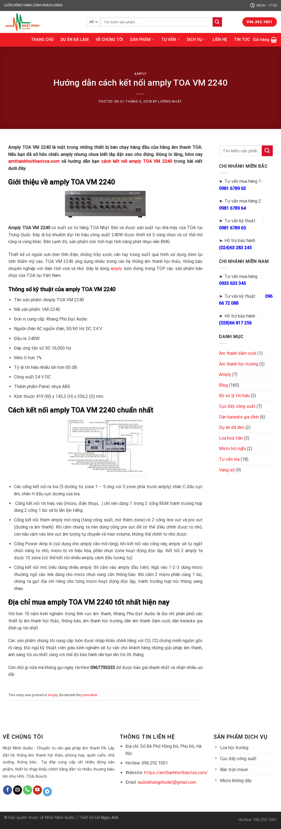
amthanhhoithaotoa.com (34, 161)
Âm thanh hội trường (238, 364)
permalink (89, 695)
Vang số (227, 470)
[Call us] (27, 790)
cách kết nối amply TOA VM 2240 (136, 161)
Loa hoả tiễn (231, 438)
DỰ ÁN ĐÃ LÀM (75, 39)
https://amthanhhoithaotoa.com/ (176, 772)
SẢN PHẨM (140, 39)
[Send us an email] (17, 790)
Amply (140, 74)
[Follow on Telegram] (47, 791)
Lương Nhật (170, 101)
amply (116, 268)
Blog (223, 385)
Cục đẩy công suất (237, 406)
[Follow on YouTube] (37, 790)
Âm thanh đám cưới (237, 353)
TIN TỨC (242, 39)
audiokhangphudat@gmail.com (167, 782)
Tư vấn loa (229, 459)
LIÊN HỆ (220, 39)
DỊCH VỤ (194, 39)
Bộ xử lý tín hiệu (234, 395)
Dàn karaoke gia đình (239, 417)
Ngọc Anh (109, 817)
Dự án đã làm (231, 427)
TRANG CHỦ (42, 39)
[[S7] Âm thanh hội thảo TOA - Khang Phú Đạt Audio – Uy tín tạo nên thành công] (41, 22)
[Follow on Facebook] (7, 790)
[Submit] (217, 22)
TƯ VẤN (168, 39)
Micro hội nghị (232, 448)
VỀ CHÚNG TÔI (109, 39)
